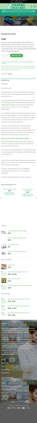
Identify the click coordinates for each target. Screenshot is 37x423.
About (3, 359)
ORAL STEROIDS (6, 396)
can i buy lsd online (23, 66)
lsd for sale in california (15, 69)
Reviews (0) (4, 83)
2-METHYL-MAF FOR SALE (9, 189)
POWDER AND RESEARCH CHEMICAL (22, 19)
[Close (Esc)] (1, 413)
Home (5, 19)
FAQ (2, 366)
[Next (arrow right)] (6, 420)
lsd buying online (5, 69)
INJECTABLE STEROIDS (8, 392)
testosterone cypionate (13, 346)
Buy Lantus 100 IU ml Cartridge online (27, 189)
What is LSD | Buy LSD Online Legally (15, 138)
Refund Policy (5, 373)
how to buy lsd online (11, 68)
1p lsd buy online (8, 66)
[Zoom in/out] (6, 413)
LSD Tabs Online (10, 162)
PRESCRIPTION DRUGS (8, 389)
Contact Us (4, 363)
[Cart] (35, 6)
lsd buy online (31, 68)
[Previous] (1, 201)
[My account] (32, 6)
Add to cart (16, 55)
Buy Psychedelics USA (13, 107)
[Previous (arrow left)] (1, 420)
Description (5, 80)
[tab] (18, 80)
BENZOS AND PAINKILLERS (13, 62)
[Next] (36, 201)
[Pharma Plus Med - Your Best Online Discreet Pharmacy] (16, 6)
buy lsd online (15, 66)
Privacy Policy (5, 369)
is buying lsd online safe (22, 68)
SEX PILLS (4, 399)
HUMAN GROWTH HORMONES (11, 386)
